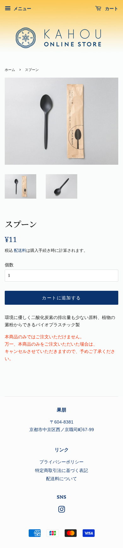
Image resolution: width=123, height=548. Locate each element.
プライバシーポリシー (61, 462)
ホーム (10, 70)
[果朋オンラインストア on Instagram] (61, 510)
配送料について (61, 478)
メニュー (21, 8)
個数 (9, 265)
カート (111, 8)
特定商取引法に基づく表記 (61, 470)
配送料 (20, 250)
